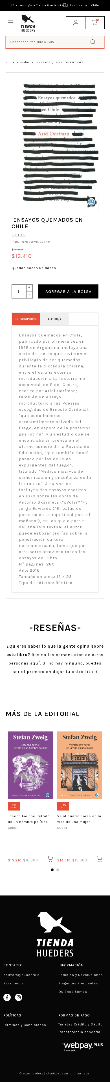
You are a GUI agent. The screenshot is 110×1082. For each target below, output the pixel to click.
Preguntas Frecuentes (78, 983)
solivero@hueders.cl (22, 975)
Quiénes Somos (72, 992)
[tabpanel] (30, 796)
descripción (26, 319)
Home (10, 62)
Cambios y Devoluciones (80, 975)
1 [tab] (52, 869)
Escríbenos (13, 983)
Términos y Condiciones (24, 1025)
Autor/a (54, 319)
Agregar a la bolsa (68, 291)
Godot (25, 62)
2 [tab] (57, 869)
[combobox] (55, 41)
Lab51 (86, 1073)
